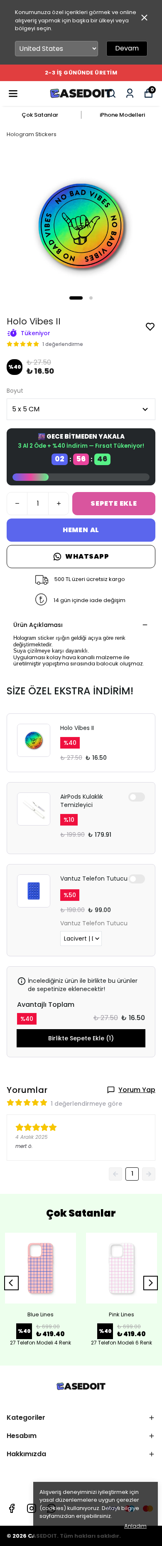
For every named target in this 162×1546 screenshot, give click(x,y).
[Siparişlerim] (130, 93)
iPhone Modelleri (122, 115)
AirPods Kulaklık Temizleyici (81, 800)
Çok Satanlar (40, 115)
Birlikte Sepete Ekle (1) (81, 1038)
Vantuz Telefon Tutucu (94, 878)
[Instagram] (32, 1508)
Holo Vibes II (77, 728)
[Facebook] (12, 1508)
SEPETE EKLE (114, 503)
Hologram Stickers (31, 134)
